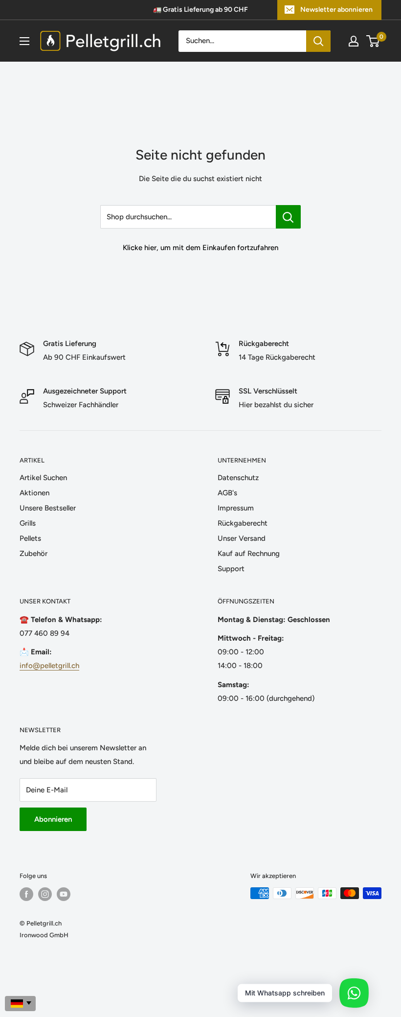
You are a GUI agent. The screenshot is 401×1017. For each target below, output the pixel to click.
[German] (20, 1003)
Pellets (30, 538)
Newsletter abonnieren (336, 9)
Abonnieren (53, 819)
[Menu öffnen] (24, 41)
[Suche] (318, 41)
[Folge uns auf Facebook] (26, 894)
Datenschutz (238, 477)
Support (231, 568)
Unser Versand (242, 538)
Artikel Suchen (43, 477)
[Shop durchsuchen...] (288, 217)
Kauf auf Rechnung (249, 553)
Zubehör (33, 553)
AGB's (227, 492)
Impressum (236, 508)
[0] (373, 41)
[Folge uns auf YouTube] (63, 894)
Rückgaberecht (242, 523)
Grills (28, 523)
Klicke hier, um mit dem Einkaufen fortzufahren (200, 247)
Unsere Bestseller (48, 508)
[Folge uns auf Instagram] (45, 894)
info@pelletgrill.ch (49, 665)
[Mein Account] (353, 41)
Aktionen (34, 492)
